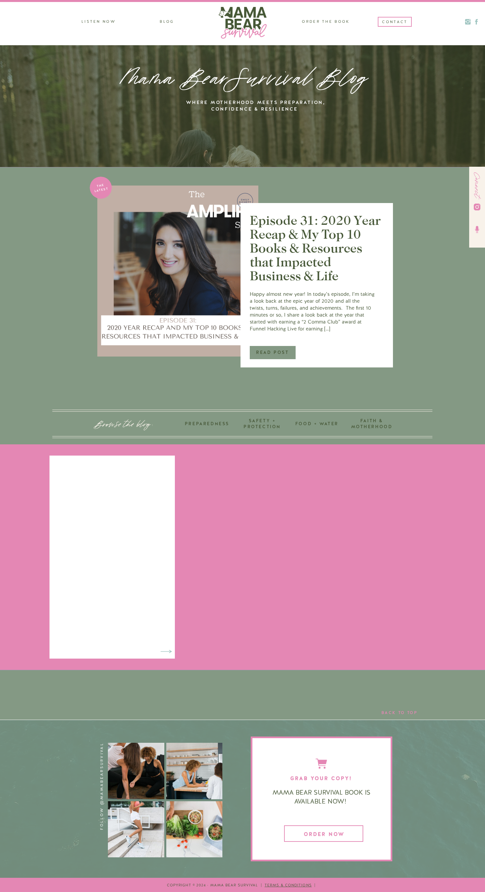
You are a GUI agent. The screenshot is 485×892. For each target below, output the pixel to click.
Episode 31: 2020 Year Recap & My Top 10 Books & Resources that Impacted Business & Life (315, 248)
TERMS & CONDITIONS (288, 885)
